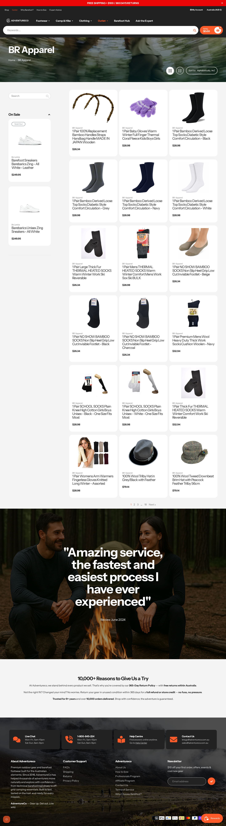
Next (151, 504)
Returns (67, 776)
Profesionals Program (127, 776)
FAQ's (66, 767)
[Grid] (170, 70)
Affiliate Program (125, 780)
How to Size (41, 10)
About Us (120, 767)
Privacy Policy (71, 780)
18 (145, 504)
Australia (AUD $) (214, 10)
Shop (7, 10)
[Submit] (211, 781)
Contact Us (121, 785)
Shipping (68, 771)
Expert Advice (56, 10)
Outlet (15, 10)
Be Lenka (16, 157)
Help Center (141, 743)
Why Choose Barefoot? (128, 794)
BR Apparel (24, 60)
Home (11, 60)
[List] (180, 70)
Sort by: (192, 70)
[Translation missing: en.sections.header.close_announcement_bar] (222, 3)
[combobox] (29, 96)
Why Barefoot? (27, 10)
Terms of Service (124, 789)
